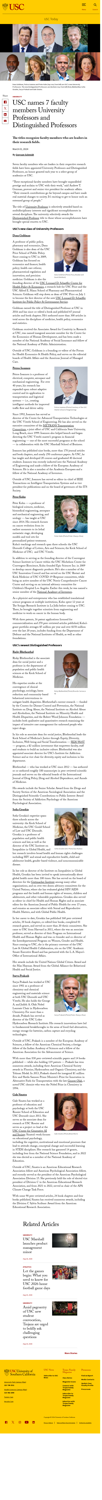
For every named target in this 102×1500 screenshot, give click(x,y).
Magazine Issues (69, 1382)
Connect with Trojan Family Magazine (68, 1387)
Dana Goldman (21, 236)
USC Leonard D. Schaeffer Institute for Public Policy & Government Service (49, 300)
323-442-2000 (9, 1393)
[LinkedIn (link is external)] (5, 114)
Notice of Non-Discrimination (66, 1423)
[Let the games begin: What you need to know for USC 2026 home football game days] (64, 1272)
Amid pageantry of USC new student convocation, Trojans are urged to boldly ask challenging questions (35, 1323)
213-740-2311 (9, 1385)
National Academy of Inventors (54, 592)
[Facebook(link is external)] (5, 102)
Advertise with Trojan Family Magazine (69, 1403)
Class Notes (67, 1378)
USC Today (51, 19)
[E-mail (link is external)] (5, 121)
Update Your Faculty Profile (87, 1384)
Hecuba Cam (8, 1401)
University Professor (37, 207)
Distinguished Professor (26, 218)
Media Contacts (87, 1379)
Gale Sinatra (20, 1095)
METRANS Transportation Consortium (43, 428)
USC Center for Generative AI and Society (30, 1133)
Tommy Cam (8, 1397)
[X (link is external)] (5, 108)
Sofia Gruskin (21, 810)
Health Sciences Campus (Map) (15, 1389)
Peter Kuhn (19, 497)
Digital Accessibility (85, 1423)
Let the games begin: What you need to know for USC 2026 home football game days (36, 1280)
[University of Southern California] (13, 7)
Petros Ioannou (21, 368)
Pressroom (85, 1389)
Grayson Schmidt (25, 154)
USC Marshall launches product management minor (35, 1246)
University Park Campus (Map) (15, 1382)
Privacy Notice (48, 1423)
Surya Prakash (21, 976)
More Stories (71, 1353)
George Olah (75, 1081)
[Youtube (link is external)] (26, 1422)
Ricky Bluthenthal (23, 652)
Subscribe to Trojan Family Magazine (68, 1395)
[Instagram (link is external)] (20, 1422)
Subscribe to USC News (51, 1376)
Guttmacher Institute (43, 882)
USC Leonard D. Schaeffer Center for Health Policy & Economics (47, 285)
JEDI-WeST (78, 742)
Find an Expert (87, 1375)
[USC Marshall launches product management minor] (64, 1240)
